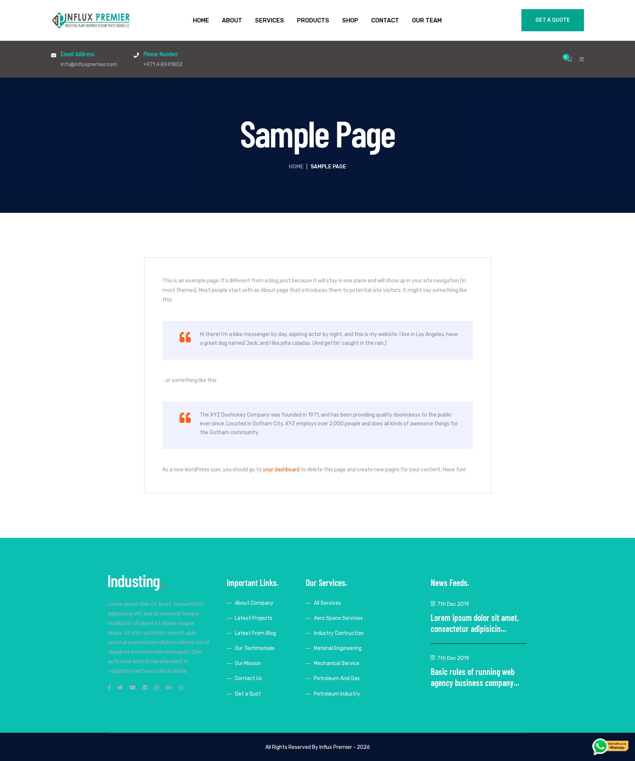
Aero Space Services (338, 618)
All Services (327, 603)
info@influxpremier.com (89, 64)
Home (201, 20)
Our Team (427, 20)
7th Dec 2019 (453, 604)
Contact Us (248, 678)
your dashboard (281, 470)
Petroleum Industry (337, 694)
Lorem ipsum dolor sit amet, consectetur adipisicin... (475, 623)
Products (313, 20)
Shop (350, 20)
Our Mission (248, 663)
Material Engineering (338, 648)
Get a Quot (248, 694)
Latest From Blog (255, 633)
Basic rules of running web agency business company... (475, 677)
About (232, 20)
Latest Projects (253, 618)
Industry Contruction (339, 633)
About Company (254, 603)
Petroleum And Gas (337, 678)
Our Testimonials (255, 648)
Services (269, 20)
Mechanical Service (336, 663)
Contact (385, 20)
